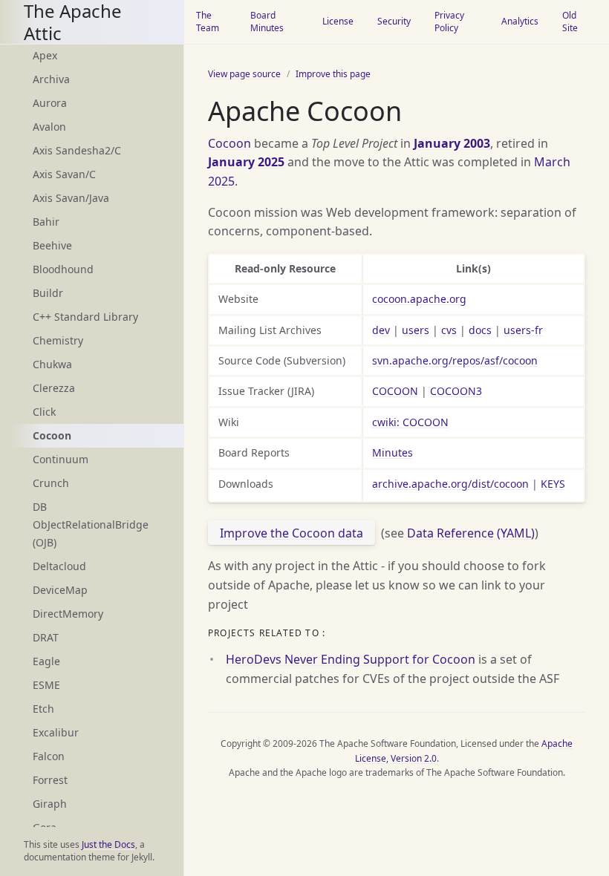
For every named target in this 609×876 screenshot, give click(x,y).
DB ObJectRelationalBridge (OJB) (91, 524)
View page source (244, 74)
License (338, 21)
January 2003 (452, 143)
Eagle (46, 661)
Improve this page (333, 74)
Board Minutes (267, 21)
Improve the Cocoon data (291, 533)
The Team (207, 21)
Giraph (50, 804)
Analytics (519, 21)
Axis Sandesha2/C (77, 150)
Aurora (50, 103)
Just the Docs (108, 844)
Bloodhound (63, 269)
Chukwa (52, 364)
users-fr (523, 330)
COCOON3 (456, 391)
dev (381, 330)
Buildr (48, 293)
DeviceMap (60, 590)
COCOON (395, 391)
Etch (43, 709)
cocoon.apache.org (419, 299)
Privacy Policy (449, 21)
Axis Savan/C (64, 174)
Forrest (50, 780)
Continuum (60, 459)
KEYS (553, 484)
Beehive (52, 245)
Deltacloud (59, 566)
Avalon (49, 127)
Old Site (570, 21)
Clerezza (54, 388)
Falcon (49, 756)
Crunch (51, 483)
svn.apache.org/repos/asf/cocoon (455, 360)
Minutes (392, 452)
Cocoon (229, 143)
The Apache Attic (73, 22)
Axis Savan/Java (71, 198)
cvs (449, 330)
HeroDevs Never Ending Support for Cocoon (350, 659)
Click (44, 412)
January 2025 (246, 162)
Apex (45, 55)
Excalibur (56, 732)
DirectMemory (68, 614)
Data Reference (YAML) (471, 533)
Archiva (51, 79)
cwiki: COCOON (410, 422)
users (415, 330)
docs (480, 330)
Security (394, 21)
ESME (46, 685)
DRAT (46, 637)
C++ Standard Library (85, 317)
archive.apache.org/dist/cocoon (450, 484)
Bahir (46, 222)
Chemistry (58, 340)
